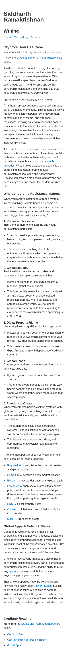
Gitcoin (11, 509)
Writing (24, 37)
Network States (42, 585)
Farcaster (13, 485)
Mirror (10, 518)
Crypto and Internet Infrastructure (36, 57)
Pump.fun (13, 474)
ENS (10, 503)
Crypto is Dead (16, 634)
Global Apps (14, 645)
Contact (35, 37)
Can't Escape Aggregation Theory (27, 639)
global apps (16, 571)
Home (7, 37)
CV (15, 37)
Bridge (11, 480)
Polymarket (14, 465)
